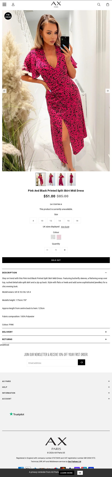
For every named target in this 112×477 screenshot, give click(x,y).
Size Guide (65, 226)
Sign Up (81, 362)
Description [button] (9, 272)
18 (77, 221)
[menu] (4, 5)
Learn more (66, 473)
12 (51, 221)
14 (59, 221)
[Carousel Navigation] (56, 91)
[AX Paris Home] (56, 4)
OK (80, 473)
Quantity (56, 243)
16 (68, 221)
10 (42, 221)
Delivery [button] (7, 331)
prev (4, 91)
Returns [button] (7, 339)
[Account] (13, 4)
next (107, 91)
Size (56, 214)
